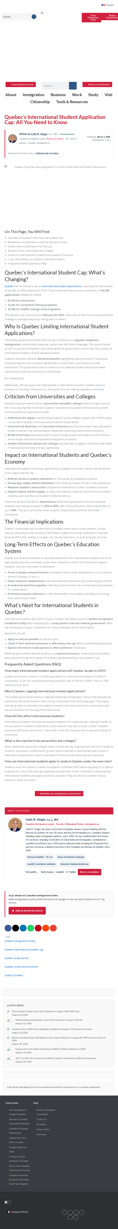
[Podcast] (75, 1217)
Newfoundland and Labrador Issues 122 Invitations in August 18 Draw (49, 1020)
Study (93, 94)
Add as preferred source (29, 910)
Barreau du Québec (55, 139)
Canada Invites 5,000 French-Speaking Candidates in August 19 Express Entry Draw (52, 1029)
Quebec (9, 286)
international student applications (61, 286)
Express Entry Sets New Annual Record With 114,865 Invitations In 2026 (51, 1049)
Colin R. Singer (39, 134)
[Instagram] (75, 1212)
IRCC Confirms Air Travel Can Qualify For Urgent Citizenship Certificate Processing (56, 1058)
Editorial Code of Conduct (47, 153)
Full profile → (32, 872)
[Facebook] (70, 1212)
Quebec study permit (17, 958)
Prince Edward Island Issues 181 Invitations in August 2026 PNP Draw (45, 1011)
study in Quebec (14, 975)
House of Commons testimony (71, 857)
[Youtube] (81, 1212)
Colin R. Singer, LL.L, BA (42, 819)
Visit (108, 94)
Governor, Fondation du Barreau (74, 864)
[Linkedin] (64, 1212)
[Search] (34, 16)
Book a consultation (89, 872)
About (10, 94)
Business (58, 94)
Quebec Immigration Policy (20, 941)
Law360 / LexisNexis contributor (42, 864)
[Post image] (8, 1011)
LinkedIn (60, 872)
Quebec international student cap (24, 949)
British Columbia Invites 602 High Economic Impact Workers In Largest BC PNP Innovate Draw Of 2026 (59, 1039)
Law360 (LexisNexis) (36, 843)
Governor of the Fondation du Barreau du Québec (79, 847)
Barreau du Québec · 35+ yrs (40, 857)
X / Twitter (71, 872)
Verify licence (47, 872)
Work (77, 94)
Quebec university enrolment (21, 966)
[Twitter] (70, 1217)
